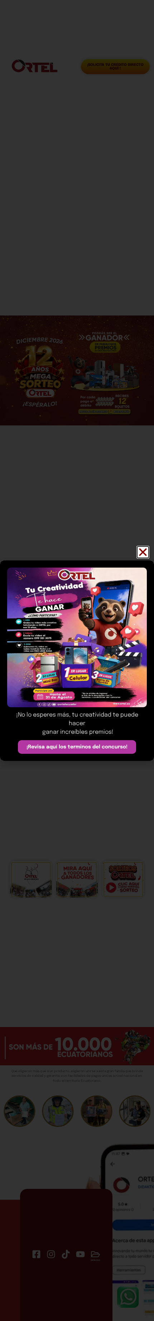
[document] (77, 660)
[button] (143, 552)
